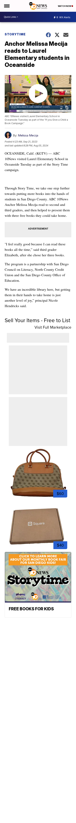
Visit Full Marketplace (52, 327)
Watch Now (65, 6)
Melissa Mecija (28, 135)
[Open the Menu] (6, 6)
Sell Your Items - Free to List (37, 320)
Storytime (15, 34)
